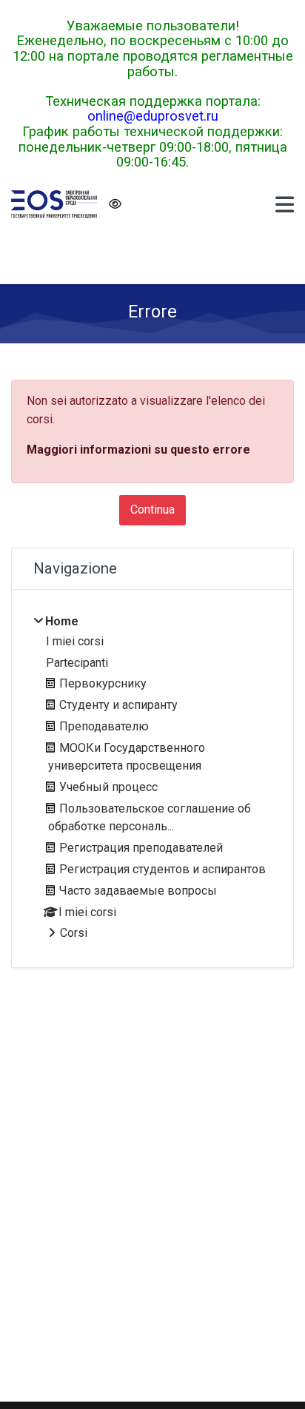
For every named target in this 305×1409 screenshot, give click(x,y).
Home (61, 621)
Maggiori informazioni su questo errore (138, 450)
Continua (152, 509)
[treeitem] (152, 778)
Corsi (73, 933)
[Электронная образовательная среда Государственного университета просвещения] (54, 204)
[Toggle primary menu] (284, 203)
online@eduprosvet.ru (152, 116)
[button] (114, 204)
